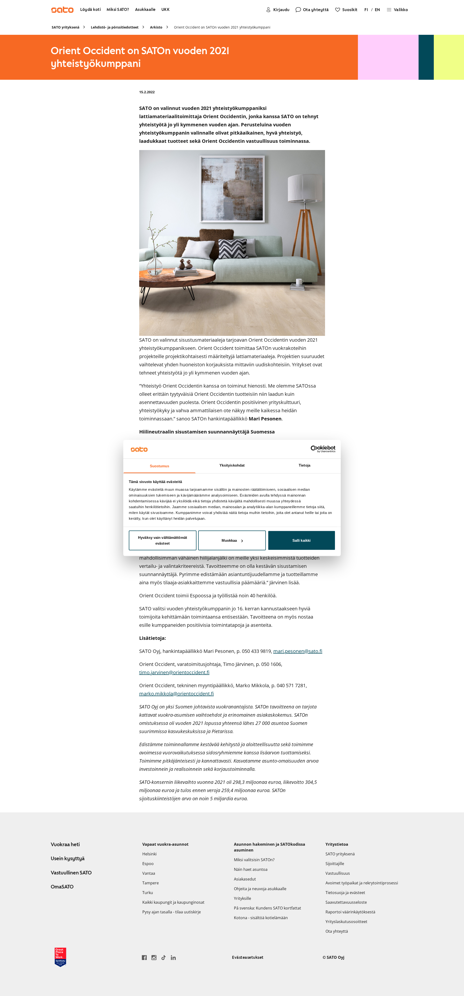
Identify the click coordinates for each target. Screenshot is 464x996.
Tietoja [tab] (304, 465)
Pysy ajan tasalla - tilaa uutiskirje (171, 912)
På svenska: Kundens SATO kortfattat (267, 908)
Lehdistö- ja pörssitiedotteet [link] (114, 27)
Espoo (148, 863)
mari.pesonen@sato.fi (297, 651)
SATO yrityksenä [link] (65, 27)
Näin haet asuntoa (251, 869)
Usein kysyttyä (68, 858)
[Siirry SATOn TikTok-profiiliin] (164, 957)
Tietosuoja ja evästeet (345, 892)
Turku (147, 892)
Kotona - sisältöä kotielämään (261, 917)
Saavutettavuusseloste (346, 902)
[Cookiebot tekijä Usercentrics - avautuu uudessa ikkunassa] (314, 449)
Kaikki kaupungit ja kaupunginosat (173, 902)
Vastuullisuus (338, 873)
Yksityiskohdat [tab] (232, 465)
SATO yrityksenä (340, 854)
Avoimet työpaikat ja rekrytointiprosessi (362, 883)
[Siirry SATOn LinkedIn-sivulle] (173, 957)
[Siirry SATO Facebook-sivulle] (144, 957)
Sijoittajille (335, 863)
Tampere (150, 883)
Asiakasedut (245, 879)
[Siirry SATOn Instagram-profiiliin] (154, 957)
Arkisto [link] (156, 27)
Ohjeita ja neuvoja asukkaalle (260, 888)
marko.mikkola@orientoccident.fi (176, 693)
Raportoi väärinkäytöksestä (350, 912)
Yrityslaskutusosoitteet (346, 921)
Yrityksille (242, 898)
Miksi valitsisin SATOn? (254, 859)
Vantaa (148, 873)
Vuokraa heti (65, 844)
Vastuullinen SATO (71, 873)
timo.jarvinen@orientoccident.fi (174, 672)
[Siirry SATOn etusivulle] (62, 10)
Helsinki (149, 854)
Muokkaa (229, 540)
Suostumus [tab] (159, 466)
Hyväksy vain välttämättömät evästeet (162, 540)
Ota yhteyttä (337, 931)
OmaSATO (62, 887)
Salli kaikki (301, 540)
